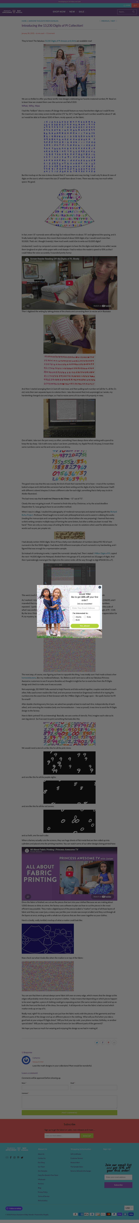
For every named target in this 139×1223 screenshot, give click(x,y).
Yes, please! (85, 626)
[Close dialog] (100, 587)
